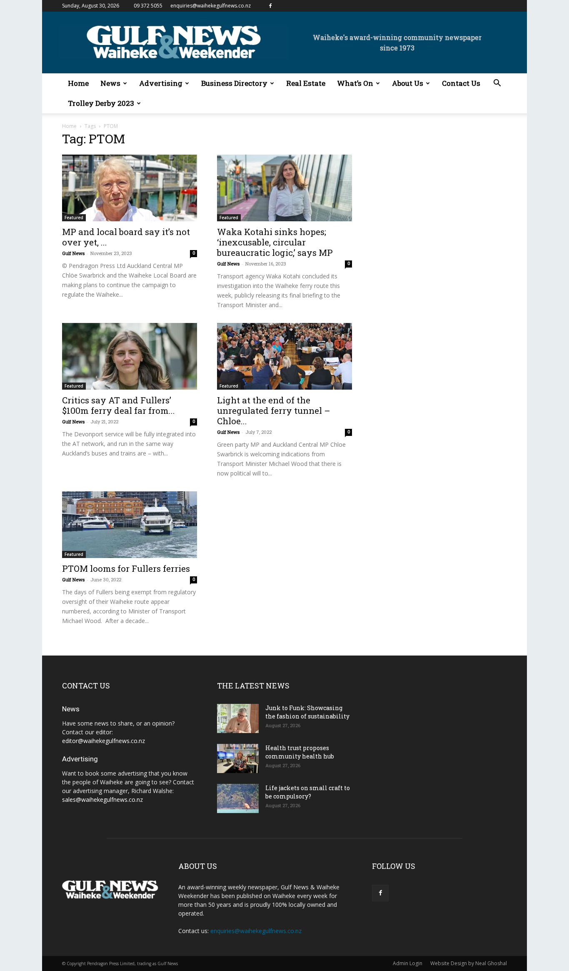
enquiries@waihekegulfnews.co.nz (210, 5)
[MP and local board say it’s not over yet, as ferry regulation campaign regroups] (129, 188)
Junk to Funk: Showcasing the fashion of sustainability (307, 712)
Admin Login (407, 963)
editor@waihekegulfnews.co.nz (103, 741)
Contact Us (461, 83)
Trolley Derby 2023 (101, 103)
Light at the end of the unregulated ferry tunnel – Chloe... (273, 410)
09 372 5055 (148, 5)
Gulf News (73, 253)
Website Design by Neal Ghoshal (468, 963)
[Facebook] (270, 6)
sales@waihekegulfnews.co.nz (102, 799)
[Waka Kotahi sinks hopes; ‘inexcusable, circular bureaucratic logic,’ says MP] (284, 188)
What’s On (355, 83)
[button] (497, 84)
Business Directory (234, 83)
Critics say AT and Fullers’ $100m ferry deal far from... (118, 405)
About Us (407, 83)
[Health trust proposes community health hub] (238, 758)
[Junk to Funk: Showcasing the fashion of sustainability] (238, 718)
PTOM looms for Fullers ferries (126, 568)
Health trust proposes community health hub (299, 752)
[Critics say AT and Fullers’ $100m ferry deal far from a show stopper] (129, 356)
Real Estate (305, 83)
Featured (74, 217)
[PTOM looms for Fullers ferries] (129, 524)
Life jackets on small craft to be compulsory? (307, 792)
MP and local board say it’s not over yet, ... (126, 237)
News (110, 83)
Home (78, 83)
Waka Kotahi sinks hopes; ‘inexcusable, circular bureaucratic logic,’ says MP (275, 242)
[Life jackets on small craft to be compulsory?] (238, 798)
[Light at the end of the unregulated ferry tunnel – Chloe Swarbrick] (284, 356)
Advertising (160, 83)
